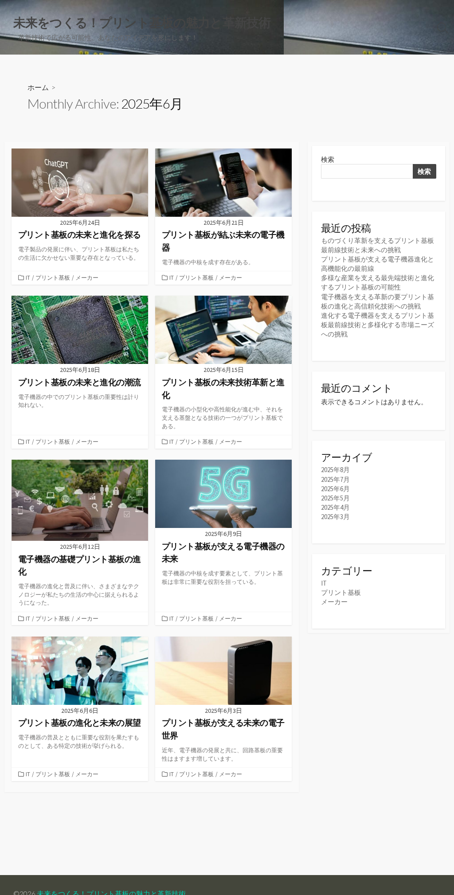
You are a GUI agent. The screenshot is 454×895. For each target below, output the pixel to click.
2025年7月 (335, 479)
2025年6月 (335, 489)
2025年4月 (335, 507)
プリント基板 (52, 277)
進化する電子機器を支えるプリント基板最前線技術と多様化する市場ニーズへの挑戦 (377, 324)
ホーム (38, 87)
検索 (327, 159)
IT (28, 277)
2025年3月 (335, 516)
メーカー (86, 277)
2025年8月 (335, 469)
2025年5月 (335, 498)
